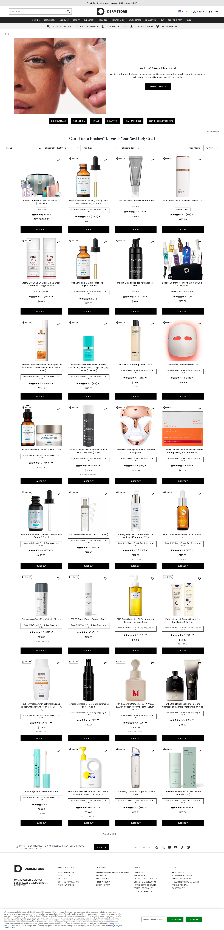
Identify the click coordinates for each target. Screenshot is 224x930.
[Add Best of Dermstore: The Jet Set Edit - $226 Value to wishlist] (58, 160)
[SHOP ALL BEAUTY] (60, 76)
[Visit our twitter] (163, 847)
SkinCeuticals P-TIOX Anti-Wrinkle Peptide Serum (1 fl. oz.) (41, 536)
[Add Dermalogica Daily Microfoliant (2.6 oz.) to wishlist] (58, 578)
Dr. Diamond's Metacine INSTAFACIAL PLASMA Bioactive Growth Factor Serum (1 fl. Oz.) (135, 706)
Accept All (193, 919)
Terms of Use (9, 928)
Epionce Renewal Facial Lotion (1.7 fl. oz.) (88, 534)
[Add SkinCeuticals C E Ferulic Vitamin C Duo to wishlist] (58, 409)
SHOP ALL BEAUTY (158, 86)
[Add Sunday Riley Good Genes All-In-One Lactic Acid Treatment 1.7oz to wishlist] (152, 494)
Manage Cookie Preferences (28, 880)
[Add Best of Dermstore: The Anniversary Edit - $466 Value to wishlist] (199, 242)
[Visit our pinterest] (188, 847)
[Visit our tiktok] (182, 847)
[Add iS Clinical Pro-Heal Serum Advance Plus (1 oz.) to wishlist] (199, 494)
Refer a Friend (103, 882)
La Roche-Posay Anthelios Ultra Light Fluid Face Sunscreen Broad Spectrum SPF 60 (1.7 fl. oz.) (41, 367)
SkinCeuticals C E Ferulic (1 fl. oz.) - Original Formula (88, 284)
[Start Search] (68, 11)
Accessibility (178, 888)
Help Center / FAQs (67, 872)
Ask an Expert (141, 875)
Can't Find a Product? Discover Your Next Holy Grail (112, 138)
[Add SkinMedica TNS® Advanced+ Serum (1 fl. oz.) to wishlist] (199, 160)
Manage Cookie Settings (153, 919)
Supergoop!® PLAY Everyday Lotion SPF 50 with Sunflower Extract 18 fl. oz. (88, 793)
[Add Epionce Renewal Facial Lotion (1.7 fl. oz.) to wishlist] (105, 494)
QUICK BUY (41, 229)
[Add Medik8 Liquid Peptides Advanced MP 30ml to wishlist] (152, 242)
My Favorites (102, 878)
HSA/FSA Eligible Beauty (145, 878)
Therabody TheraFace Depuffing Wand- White (135, 793)
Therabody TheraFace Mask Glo (182, 364)
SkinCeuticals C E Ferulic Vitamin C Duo (41, 449)
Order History (103, 885)
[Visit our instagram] (169, 847)
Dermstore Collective (145, 882)
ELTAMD (96, 121)
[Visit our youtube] (176, 847)
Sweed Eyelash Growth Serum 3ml (41, 791)
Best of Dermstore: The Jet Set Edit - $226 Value (41, 202)
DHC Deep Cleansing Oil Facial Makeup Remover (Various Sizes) (135, 620)
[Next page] (120, 834)
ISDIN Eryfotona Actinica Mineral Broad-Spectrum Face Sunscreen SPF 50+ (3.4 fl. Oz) (41, 706)
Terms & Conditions (182, 878)
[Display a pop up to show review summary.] (100, 217)
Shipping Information (68, 882)
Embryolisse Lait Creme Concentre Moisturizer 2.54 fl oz (182, 620)
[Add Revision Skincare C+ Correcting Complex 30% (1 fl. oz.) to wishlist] (105, 663)
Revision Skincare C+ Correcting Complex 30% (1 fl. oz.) (88, 705)
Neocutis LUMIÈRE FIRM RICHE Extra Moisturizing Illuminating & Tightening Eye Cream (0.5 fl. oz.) (88, 367)
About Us (138, 872)
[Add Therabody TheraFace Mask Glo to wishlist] (199, 324)
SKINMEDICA (79, 121)
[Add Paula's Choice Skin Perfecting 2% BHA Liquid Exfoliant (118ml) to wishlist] (105, 409)
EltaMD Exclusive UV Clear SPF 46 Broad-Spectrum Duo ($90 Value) (41, 284)
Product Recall (180, 885)
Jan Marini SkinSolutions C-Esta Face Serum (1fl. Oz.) (183, 793)
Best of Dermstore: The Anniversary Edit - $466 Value (182, 284)
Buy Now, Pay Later (143, 891)
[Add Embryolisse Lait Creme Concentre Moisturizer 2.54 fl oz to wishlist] (199, 578)
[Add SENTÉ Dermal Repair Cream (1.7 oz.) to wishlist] (105, 578)
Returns (62, 878)
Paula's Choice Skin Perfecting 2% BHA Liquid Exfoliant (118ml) (88, 451)
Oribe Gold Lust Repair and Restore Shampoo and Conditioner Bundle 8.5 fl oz (182, 705)
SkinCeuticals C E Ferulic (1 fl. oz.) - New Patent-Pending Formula (88, 202)
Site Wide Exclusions (182, 875)
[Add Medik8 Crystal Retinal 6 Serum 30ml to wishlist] (152, 160)
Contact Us (64, 875)
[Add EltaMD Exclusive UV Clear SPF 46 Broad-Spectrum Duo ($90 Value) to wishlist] (58, 242)
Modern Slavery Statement (185, 882)
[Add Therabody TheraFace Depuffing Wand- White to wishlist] (152, 751)
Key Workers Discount (145, 885)
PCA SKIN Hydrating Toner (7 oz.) (135, 364)
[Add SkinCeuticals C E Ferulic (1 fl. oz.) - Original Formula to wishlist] (105, 242)
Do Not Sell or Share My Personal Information (30, 884)
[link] (198, 11)
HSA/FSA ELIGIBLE (133, 121)
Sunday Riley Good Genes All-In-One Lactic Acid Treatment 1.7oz (136, 536)
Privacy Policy (179, 872)
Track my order (66, 885)
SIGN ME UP (101, 847)
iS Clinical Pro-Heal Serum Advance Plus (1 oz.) (182, 536)
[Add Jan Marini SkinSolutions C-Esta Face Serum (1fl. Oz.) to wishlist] (199, 751)
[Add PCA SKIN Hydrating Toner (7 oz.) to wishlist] (152, 324)
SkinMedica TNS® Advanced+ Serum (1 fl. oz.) (183, 202)
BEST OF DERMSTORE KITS (161, 121)
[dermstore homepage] (112, 11)
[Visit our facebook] (157, 847)
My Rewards (102, 875)
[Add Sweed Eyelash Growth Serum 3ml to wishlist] (58, 751)
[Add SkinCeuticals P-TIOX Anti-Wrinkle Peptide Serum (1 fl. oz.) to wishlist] (58, 494)
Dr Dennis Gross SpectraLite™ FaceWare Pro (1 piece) (135, 451)
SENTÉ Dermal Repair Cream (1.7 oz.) (88, 619)
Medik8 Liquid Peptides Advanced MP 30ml (135, 284)
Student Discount (143, 888)
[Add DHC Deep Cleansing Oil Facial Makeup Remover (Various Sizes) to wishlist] (152, 578)
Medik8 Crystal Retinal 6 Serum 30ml (136, 200)
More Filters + (194, 148)
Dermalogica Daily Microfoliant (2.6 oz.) (41, 619)
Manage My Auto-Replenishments (112, 872)
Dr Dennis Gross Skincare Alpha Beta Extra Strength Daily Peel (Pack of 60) (182, 451)
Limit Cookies (175, 919)
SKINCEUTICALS (58, 121)
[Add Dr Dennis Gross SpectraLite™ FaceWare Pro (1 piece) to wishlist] (152, 409)
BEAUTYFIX (112, 121)
